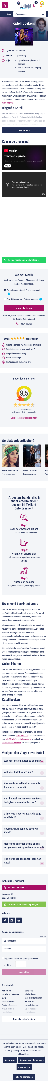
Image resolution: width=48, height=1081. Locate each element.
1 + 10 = (7, 964)
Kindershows (30, 994)
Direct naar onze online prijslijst (23, 904)
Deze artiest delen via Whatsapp (23, 259)
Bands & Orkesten (10, 994)
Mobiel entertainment (34, 997)
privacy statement (30, 958)
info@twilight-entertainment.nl (18, 738)
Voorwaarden (24, 1067)
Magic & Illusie (8, 1008)
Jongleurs (29, 990)
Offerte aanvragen (24, 1076)
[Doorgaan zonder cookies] (44, 1056)
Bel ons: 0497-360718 (17, 887)
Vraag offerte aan (24, 308)
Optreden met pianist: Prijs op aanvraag (23, 292)
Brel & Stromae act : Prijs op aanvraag (24, 299)
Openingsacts (31, 1008)
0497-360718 (5, 5)
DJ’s (4, 997)
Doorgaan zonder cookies (31, 1060)
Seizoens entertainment (32, 1003)
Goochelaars (7, 1012)
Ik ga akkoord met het (21, 958)
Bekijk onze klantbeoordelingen (24, 417)
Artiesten (6, 990)
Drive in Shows (8, 1001)
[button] (24, 761)
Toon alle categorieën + (24, 1019)
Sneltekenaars (31, 1012)
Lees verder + (24, 130)
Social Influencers (9, 1005)
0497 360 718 (22, 735)
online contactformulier (11, 742)
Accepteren (10, 1060)
